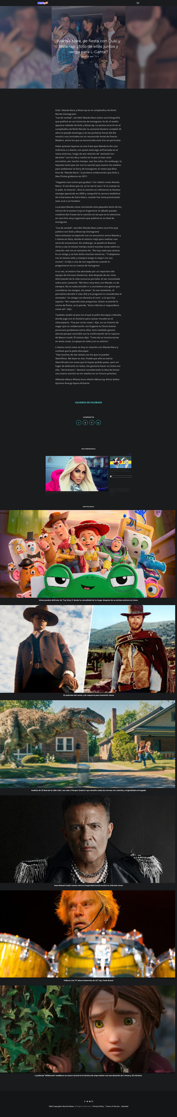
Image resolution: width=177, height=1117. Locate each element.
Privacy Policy (98, 1106)
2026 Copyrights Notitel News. (61, 1106)
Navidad (124, 1106)
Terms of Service (113, 1106)
